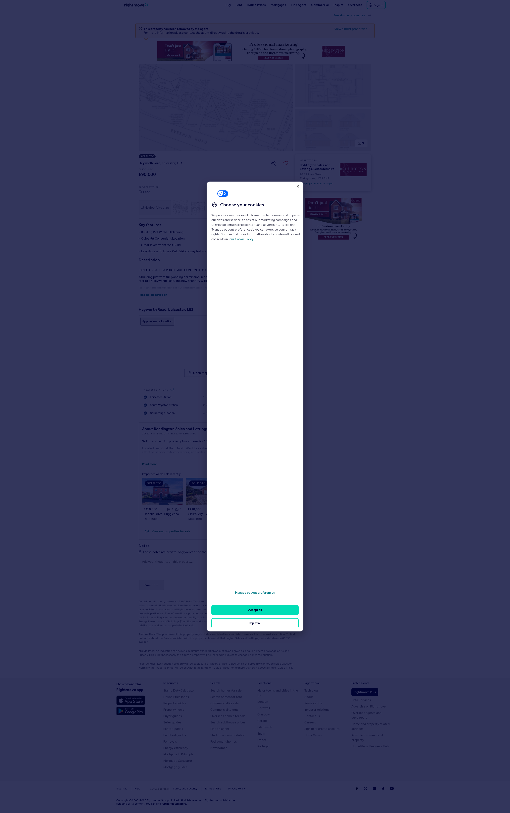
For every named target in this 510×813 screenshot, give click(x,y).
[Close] (297, 186)
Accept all (255, 610)
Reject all (255, 623)
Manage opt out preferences (255, 592)
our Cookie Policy (241, 239)
